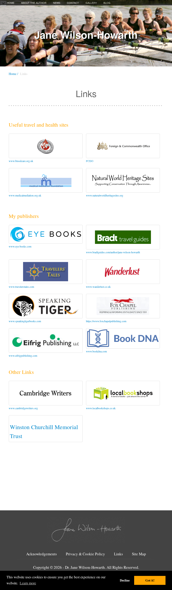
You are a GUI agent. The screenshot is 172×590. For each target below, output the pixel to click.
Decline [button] (125, 580)
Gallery (91, 2)
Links (118, 554)
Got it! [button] (150, 580)
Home (10, 2)
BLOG (106, 2)
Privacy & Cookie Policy (85, 554)
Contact (73, 2)
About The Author (33, 2)
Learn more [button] (28, 583)
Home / (13, 74)
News (56, 2)
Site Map (139, 554)
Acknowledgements (41, 554)
